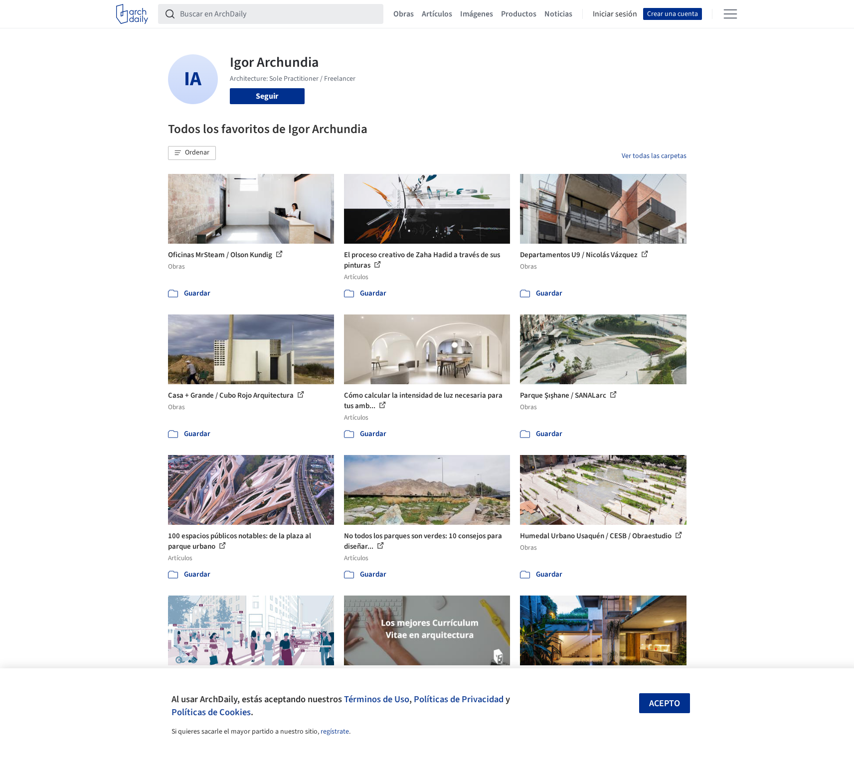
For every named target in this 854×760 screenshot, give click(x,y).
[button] (192, 153)
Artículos (437, 13)
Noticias (558, 13)
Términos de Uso (376, 699)
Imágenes (476, 13)
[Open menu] (730, 14)
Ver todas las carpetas (654, 155)
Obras (403, 13)
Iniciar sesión (615, 13)
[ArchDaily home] (132, 14)
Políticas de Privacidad (459, 699)
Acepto (664, 703)
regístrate (335, 732)
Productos (518, 13)
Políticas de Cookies (211, 712)
